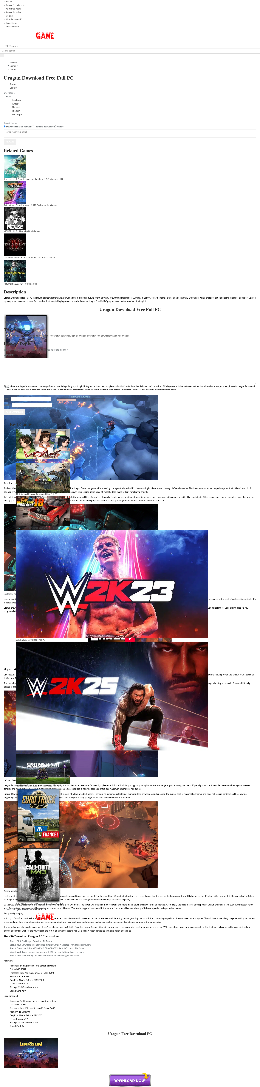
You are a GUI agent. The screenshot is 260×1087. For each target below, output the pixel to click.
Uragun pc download (120, 336)
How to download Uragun (16, 336)
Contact (9, 16)
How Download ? (14, 20)
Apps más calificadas (15, 5)
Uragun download (61, 336)
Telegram (15, 111)
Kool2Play (62, 298)
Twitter (15, 104)
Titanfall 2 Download (189, 298)
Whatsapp (16, 115)
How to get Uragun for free (40, 336)
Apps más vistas (13, 9)
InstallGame (11, 23)
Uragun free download (99, 336)
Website (7, 405)
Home (9, 2)
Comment (9, 355)
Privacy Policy (12, 27)
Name (7, 387)
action (177, 786)
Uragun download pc (79, 336)
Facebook (16, 100)
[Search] (2, 55)
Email (7, 399)
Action (13, 70)
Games (12, 46)
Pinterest (15, 107)
